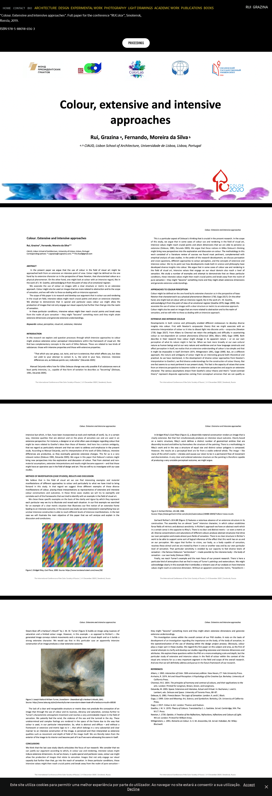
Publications (191, 8)
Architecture (45, 8)
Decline (133, 789)
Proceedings (136, 43)
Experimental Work (87, 8)
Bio (29, 8)
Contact (19, 8)
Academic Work (166, 8)
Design (63, 8)
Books (209, 8)
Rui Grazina (257, 7)
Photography (115, 8)
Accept (249, 784)
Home (7, 8)
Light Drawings (140, 8)
